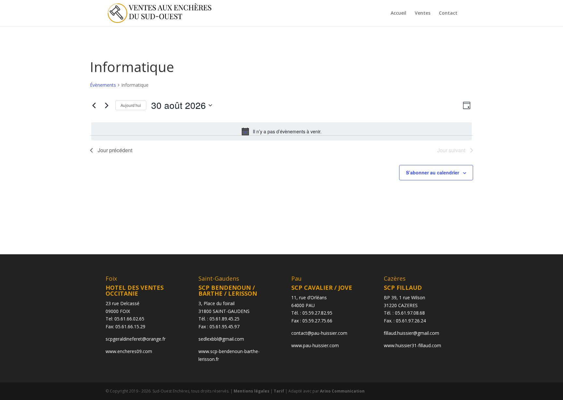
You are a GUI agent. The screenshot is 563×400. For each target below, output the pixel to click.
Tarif (279, 391)
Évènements (103, 85)
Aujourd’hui (131, 105)
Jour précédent (115, 150)
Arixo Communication (342, 391)
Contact (448, 13)
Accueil (398, 13)
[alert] (281, 131)
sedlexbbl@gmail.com (221, 339)
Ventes (422, 13)
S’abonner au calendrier (432, 172)
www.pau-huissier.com (315, 345)
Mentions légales (251, 391)
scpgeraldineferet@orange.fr (136, 339)
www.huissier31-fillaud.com (412, 345)
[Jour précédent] (94, 105)
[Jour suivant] (106, 105)
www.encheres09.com (129, 351)
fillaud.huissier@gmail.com (411, 333)
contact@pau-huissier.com (319, 333)
